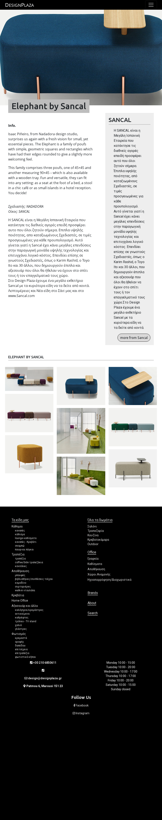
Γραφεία (93, 558)
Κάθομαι (17, 526)
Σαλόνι (92, 526)
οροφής (19, 641)
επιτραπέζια (22, 653)
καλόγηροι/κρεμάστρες (29, 610)
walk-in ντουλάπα (25, 590)
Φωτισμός (19, 633)
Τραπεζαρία (96, 530)
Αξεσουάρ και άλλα (25, 605)
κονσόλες (21, 566)
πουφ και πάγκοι (24, 549)
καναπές (20, 530)
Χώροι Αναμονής (99, 574)
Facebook (82, 705)
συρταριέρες (23, 586)
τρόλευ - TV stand (25, 621)
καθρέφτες (21, 617)
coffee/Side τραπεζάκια (29, 562)
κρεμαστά (21, 638)
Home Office (20, 600)
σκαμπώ (19, 545)
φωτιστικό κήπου (25, 656)
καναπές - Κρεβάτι (25, 541)
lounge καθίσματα (25, 538)
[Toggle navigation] (151, 5)
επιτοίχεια (21, 649)
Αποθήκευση (20, 571)
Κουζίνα (93, 535)
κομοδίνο (20, 582)
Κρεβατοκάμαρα (98, 539)
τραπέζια (20, 558)
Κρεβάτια (18, 595)
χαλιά (18, 625)
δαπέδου (20, 645)
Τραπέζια (18, 554)
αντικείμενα (22, 613)
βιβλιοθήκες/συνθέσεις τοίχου (34, 579)
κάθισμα (20, 534)
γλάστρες (21, 628)
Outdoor (93, 544)
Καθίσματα (95, 564)
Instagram (82, 713)
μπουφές (20, 575)
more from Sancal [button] (134, 338)
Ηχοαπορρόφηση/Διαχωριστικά (109, 579)
